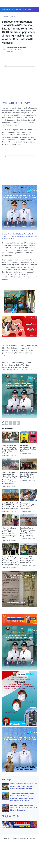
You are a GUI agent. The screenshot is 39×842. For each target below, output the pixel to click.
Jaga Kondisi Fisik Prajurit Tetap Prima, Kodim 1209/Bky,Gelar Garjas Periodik (28, 560)
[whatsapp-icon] (14, 816)
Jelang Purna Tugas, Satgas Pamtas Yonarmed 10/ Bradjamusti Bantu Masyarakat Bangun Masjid (9, 533)
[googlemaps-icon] (17, 816)
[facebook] (6, 423)
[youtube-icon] (10, 816)
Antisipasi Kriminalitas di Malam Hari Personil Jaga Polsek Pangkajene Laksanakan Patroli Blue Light (23, 786)
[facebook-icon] (3, 816)
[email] (18, 423)
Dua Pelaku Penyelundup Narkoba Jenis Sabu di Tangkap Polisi (28, 448)
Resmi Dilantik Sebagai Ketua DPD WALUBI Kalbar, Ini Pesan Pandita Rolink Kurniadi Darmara (10, 506)
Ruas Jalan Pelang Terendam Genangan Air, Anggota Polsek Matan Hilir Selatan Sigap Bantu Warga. (27, 532)
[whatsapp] (14, 423)
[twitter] (10, 423)
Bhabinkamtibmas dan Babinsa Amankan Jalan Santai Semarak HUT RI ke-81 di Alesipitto (23, 807)
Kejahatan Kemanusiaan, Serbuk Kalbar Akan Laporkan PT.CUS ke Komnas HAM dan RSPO (28, 475)
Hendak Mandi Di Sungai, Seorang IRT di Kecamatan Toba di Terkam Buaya (28, 506)
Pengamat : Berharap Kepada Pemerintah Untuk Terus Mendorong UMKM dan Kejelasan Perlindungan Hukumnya (10, 561)
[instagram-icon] (6, 816)
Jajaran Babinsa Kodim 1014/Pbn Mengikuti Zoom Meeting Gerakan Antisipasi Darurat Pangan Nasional (10, 449)
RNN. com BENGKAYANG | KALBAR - (17, 103)
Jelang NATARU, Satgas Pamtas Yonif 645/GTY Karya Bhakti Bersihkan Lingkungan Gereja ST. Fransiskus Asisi (19, 236)
